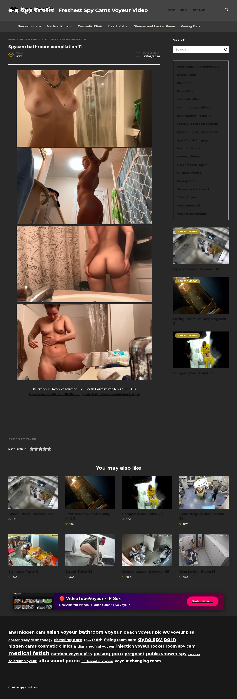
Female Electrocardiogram (197, 124)
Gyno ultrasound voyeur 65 (145, 571)
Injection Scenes (189, 148)
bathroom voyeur (23, 438)
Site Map (198, 10)
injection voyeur (132, 646)
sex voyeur (194, 654)
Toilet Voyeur (187, 197)
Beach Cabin (118, 26)
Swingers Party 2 (23, 571)
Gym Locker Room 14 (197, 571)
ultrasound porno (59, 660)
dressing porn (68, 639)
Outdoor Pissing (189, 173)
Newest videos (29, 26)
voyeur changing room (138, 661)
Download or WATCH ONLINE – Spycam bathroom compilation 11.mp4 (84, 394)
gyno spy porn (157, 639)
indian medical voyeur (94, 646)
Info (183, 10)
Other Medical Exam (192, 164)
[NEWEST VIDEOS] (201, 262)
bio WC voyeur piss (174, 632)
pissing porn (108, 653)
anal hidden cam (26, 632)
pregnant (134, 653)
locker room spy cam (173, 646)
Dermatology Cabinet (193, 107)
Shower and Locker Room (154, 26)
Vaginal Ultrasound (191, 213)
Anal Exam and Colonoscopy (198, 66)
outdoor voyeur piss (71, 653)
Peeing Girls (190, 26)
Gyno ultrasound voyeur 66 (196, 269)
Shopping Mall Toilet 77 (193, 373)
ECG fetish (93, 640)
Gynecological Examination (197, 132)
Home (171, 10)
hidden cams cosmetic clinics (40, 646)
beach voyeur (138, 632)
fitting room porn (120, 640)
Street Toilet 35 (78, 571)
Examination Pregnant (194, 115)
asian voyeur (62, 632)
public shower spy (166, 653)
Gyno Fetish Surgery (192, 140)
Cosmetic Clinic (90, 26)
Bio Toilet (184, 83)
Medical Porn (57, 26)
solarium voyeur (22, 661)
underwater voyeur (97, 661)
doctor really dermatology (30, 640)
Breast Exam (186, 91)
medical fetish (28, 653)
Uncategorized (188, 205)
